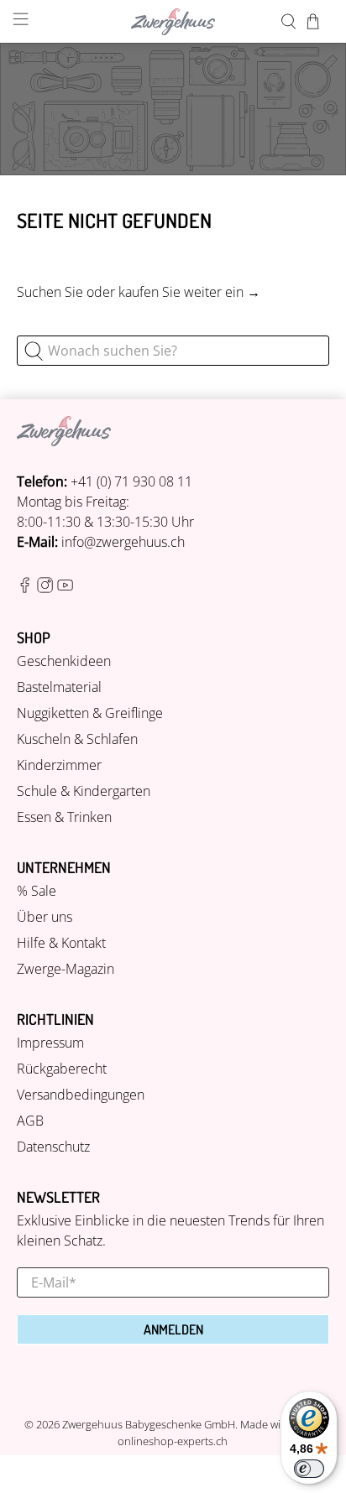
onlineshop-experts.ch (173, 1441)
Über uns (44, 917)
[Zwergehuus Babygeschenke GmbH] (173, 21)
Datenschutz (53, 1146)
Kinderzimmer (59, 765)
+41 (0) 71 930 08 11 (131, 481)
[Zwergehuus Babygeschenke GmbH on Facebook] (25, 588)
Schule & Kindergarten (83, 791)
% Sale (36, 891)
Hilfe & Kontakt (61, 943)
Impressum (50, 1042)
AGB (30, 1120)
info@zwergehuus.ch (123, 542)
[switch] (309, 1468)
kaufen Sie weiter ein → (189, 292)
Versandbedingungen (80, 1094)
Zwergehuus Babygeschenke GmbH (148, 1424)
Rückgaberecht (62, 1068)
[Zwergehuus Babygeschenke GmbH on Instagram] (45, 588)
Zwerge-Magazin (65, 969)
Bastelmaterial (59, 687)
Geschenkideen (64, 661)
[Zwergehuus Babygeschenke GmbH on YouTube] (65, 588)
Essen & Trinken (64, 817)
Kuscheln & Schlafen (77, 739)
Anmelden (173, 1329)
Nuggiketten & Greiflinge (90, 713)
